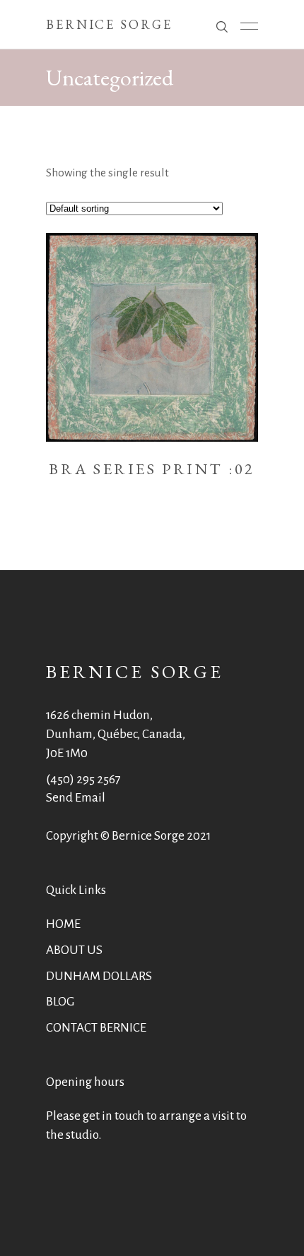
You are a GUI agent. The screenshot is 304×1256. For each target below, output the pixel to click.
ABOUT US (74, 950)
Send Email (75, 797)
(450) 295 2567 (83, 779)
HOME (63, 924)
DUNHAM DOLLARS (99, 976)
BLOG (60, 1001)
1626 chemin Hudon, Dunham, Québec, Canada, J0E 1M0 (115, 734)
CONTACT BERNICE (96, 1027)
